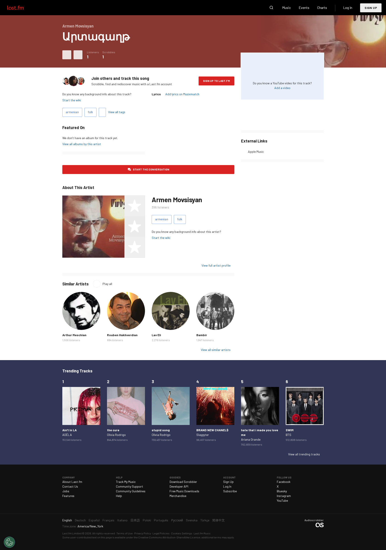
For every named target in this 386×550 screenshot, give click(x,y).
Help (119, 496)
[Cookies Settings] (9, 542)
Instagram (284, 496)
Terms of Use (124, 533)
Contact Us (70, 486)
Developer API (179, 486)
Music (286, 7)
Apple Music (256, 151)
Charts (322, 7)
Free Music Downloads (184, 491)
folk (90, 112)
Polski (147, 520)
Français (108, 520)
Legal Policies (161, 533)
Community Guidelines (130, 491)
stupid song (161, 430)
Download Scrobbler (183, 482)
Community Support (129, 486)
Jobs (65, 491)
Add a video (282, 88)
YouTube (282, 500)
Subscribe (230, 491)
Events (304, 7)
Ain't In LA (69, 430)
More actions (77, 54)
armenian (72, 112)
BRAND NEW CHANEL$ (212, 430)
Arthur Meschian (74, 335)
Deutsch (80, 520)
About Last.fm (72, 482)
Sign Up (371, 8)
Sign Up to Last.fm (216, 80)
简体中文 (218, 520)
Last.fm (20, 7)
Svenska (191, 520)
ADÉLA (67, 435)
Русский (177, 520)
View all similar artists (216, 350)
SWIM (290, 430)
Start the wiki (71, 100)
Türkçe (204, 520)
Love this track (66, 54)
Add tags (102, 112)
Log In (347, 7)
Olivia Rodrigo (116, 435)
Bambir (201, 335)
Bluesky (282, 491)
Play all (107, 284)
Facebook (283, 482)
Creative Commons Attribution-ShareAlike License (169, 537)
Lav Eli (156, 335)
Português (161, 520)
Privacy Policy (142, 533)
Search (271, 7)
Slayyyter (202, 435)
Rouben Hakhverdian (122, 335)
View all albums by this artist (81, 144)
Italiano (122, 520)
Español (94, 520)
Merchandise (178, 496)
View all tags (116, 112)
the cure (113, 430)
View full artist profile (216, 265)
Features (68, 496)
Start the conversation (151, 169)
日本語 (135, 520)
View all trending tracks (304, 454)
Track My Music (126, 482)
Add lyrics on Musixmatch (182, 94)
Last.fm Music (202, 533)
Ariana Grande (250, 439)
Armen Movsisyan (177, 199)
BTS (288, 435)
